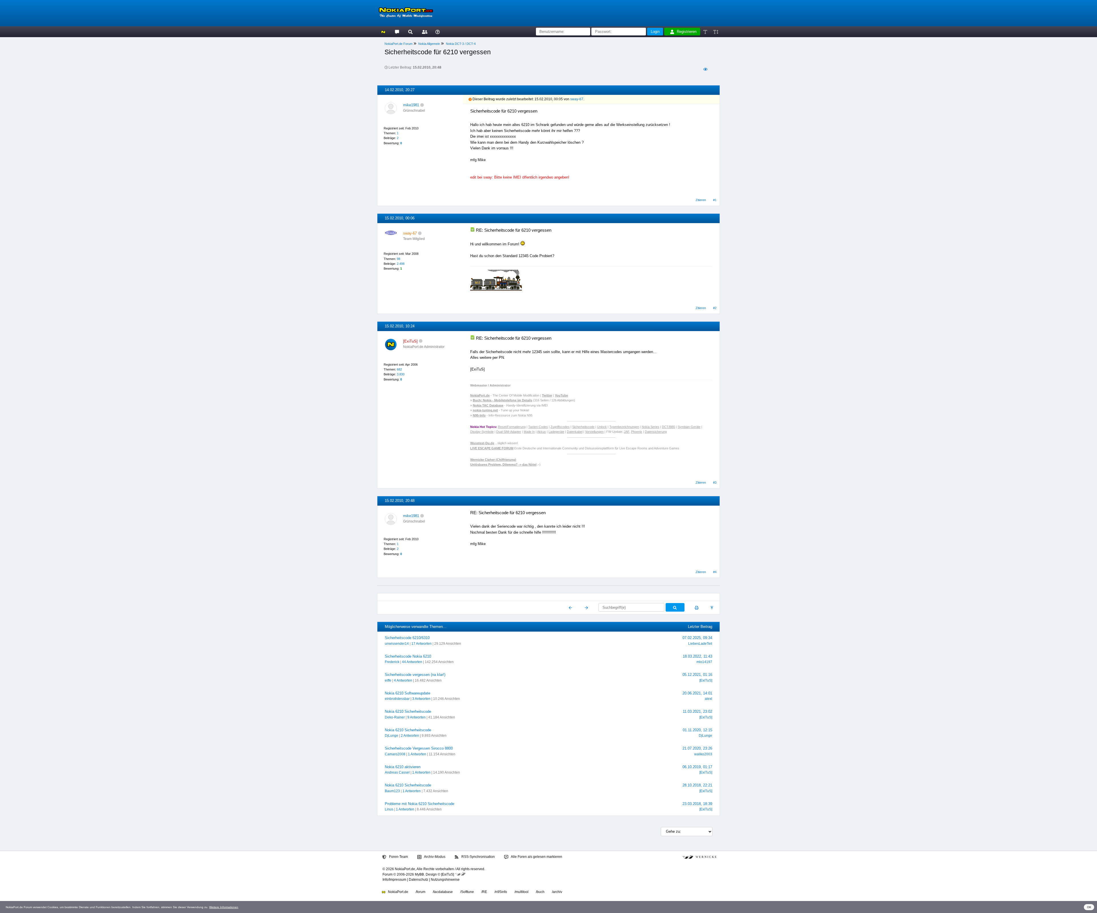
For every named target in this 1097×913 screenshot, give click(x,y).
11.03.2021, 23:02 (697, 711)
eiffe (388, 680)
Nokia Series (650, 427)
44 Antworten (412, 662)
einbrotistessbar (397, 698)
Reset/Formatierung (512, 427)
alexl (708, 698)
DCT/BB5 (668, 427)
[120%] (715, 31)
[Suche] (410, 31)
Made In (529, 431)
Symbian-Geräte (689, 427)
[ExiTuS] (705, 680)
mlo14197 (704, 662)
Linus (389, 809)
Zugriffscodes (560, 427)
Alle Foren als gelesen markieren (536, 856)
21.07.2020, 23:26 (697, 748)
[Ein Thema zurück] (570, 607)
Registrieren (686, 31)
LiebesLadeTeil (700, 643)
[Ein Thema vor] (586, 607)
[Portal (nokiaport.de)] (383, 31)
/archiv (557, 892)
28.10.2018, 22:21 (697, 785)
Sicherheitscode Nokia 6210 (408, 656)
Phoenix (636, 431)
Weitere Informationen (223, 907)
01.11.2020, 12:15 (697, 730)
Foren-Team (398, 856)
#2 (714, 308)
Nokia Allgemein (429, 43)
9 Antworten (416, 717)
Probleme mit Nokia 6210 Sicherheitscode (419, 804)
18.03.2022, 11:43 (697, 656)
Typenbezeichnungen (624, 427)
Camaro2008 (395, 754)
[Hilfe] (437, 31)
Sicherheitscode (583, 427)
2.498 (401, 263)
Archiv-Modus (434, 856)
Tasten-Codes (538, 427)
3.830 (401, 374)
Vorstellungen (594, 431)
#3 (714, 482)
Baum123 (392, 791)
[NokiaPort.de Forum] (397, 31)
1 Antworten (417, 754)
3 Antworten (421, 698)
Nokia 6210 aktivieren (403, 767)
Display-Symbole (482, 431)
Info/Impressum (394, 879)
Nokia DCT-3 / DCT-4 (461, 43)
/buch (540, 892)
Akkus (541, 431)
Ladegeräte (556, 431)
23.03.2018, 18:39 (697, 804)
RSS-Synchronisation (478, 856)
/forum (420, 892)
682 (399, 369)
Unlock (602, 427)
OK (1089, 907)
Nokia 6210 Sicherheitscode (408, 711)
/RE (484, 892)
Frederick (392, 662)
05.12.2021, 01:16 (697, 674)
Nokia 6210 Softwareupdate (407, 693)
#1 (714, 200)
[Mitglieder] (424, 31)
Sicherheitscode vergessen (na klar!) (415, 674)
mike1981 (411, 105)
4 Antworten (403, 680)
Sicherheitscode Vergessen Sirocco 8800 (419, 748)
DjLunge (391, 735)
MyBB (419, 874)
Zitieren (701, 200)
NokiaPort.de (397, 892)
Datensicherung (656, 431)
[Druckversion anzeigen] (696, 607)
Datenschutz (418, 879)
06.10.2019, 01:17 (697, 767)
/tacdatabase (443, 892)
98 (398, 259)
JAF (626, 431)
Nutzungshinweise (445, 879)
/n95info (501, 892)
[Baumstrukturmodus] (705, 69)
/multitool (522, 892)
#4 (714, 572)
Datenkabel (574, 431)
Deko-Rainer (395, 717)
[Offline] (422, 105)
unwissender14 (397, 643)
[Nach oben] (712, 607)
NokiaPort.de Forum (399, 43)
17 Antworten (421, 643)
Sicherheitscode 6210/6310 (407, 638)
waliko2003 (703, 754)
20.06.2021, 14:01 (697, 693)
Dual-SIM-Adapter (508, 431)
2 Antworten (410, 735)
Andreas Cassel (397, 772)
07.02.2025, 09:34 (697, 638)
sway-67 (576, 99)
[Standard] (705, 31)
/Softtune (467, 892)
